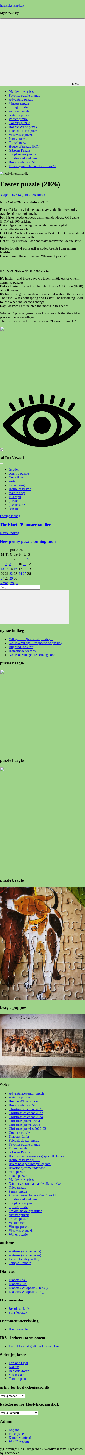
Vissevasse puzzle (21, 135)
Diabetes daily (18, 1280)
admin (41, 195)
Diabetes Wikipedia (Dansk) (28, 1288)
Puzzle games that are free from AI (32, 166)
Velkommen (17, 1223)
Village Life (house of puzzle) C (31, 639)
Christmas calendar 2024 (26, 1117)
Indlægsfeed (17, 1434)
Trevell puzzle (18, 142)
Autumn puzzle (19, 115)
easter (13, 481)
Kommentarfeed (20, 1438)
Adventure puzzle (21, 99)
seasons (14, 508)
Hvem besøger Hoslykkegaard (30, 1164)
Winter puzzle (18, 119)
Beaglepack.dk (19, 1308)
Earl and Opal (18, 1363)
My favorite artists (21, 91)
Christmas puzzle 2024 (24, 1121)
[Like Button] (1, 463)
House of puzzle (20, 489)
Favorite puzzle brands (24, 95)
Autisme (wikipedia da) (25, 1251)
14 (6, 569)
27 (2, 578)
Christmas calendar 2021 (26, 1109)
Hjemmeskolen (19, 1329)
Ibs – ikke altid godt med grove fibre (34, 1346)
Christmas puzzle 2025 (24, 1125)
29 (11, 578)
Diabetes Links (19, 1136)
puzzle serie (17, 505)
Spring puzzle (18, 107)
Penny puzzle (18, 138)
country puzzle (19, 473)
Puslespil (15, 497)
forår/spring (17, 485)
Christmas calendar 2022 (26, 1113)
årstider (14, 469)
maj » (14, 583)
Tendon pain (17, 1379)
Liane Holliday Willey (24, 1259)
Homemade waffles (22, 651)
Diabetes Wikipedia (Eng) (26, 1292)
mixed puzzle (18, 1176)
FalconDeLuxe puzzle (24, 131)
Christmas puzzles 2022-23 (27, 1129)
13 (2, 569)
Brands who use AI (22, 162)
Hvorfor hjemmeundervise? (27, 1168)
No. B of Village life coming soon (32, 655)
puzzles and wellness (23, 158)
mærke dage (17, 493)
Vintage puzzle (19, 103)
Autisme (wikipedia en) (25, 1255)
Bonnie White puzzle (23, 127)
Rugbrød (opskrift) (21, 647)
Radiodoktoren (19, 1371)
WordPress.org (19, 1441)
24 (20, 573)
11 (24, 564)
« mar (4, 583)
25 (24, 573)
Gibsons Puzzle (19, 150)
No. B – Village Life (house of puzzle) (35, 643)
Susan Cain (16, 1375)
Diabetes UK (18, 1284)
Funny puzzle (18, 1148)
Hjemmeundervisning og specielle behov (37, 1156)
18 (24, 569)
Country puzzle (19, 123)
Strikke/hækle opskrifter (25, 1211)
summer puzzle (19, 111)
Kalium (14, 1367)
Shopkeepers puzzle (22, 154)
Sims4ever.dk (18, 1312)
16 (15, 569)
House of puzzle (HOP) (25, 146)
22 (11, 573)
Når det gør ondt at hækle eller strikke (35, 1183)
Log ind (14, 1430)
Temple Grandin (20, 1263)
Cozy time (16, 477)
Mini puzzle (17, 1172)
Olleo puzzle (17, 1187)
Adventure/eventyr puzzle (26, 1093)
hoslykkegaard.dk (12, 5)
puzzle (13, 501)
